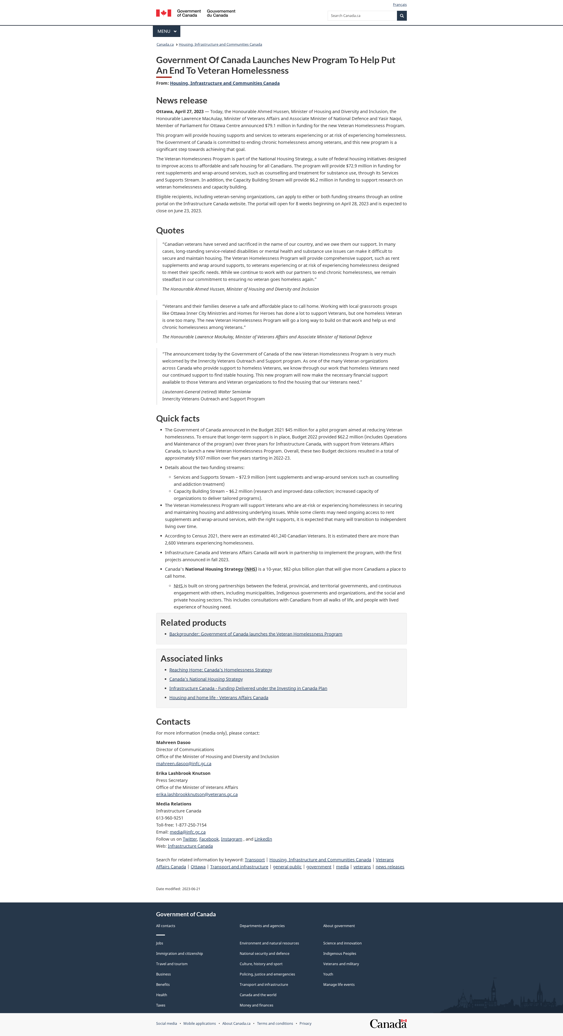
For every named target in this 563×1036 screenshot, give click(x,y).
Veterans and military (341, 963)
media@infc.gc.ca (188, 832)
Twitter (190, 839)
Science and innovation (342, 943)
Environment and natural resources (269, 943)
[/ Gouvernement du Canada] (195, 13)
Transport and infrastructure (239, 867)
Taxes (160, 1005)
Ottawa (198, 867)
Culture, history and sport (261, 963)
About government (339, 925)
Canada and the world (258, 994)
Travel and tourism (172, 963)
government (318, 867)
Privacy (305, 1023)
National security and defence (264, 953)
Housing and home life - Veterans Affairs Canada (218, 697)
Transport (255, 860)
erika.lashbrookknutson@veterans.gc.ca (197, 794)
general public (287, 867)
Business (163, 974)
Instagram (231, 839)
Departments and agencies (262, 925)
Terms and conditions (275, 1023)
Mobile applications (199, 1023)
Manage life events (339, 984)
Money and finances (256, 1005)
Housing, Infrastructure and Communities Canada (220, 44)
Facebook (209, 839)
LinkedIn (263, 839)
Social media (166, 1023)
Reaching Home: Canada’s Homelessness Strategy (220, 670)
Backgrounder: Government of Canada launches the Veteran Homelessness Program (255, 634)
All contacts (165, 925)
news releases (390, 867)
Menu (164, 31)
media (342, 867)
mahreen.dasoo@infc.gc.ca (183, 763)
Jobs (159, 943)
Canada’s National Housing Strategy (206, 679)
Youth (328, 974)
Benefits (163, 984)
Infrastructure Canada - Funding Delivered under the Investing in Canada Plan (248, 688)
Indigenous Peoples (339, 953)
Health (161, 994)
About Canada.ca (236, 1023)
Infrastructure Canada (190, 846)
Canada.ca (165, 44)
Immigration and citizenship (179, 953)
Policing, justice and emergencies (267, 974)
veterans (362, 867)
